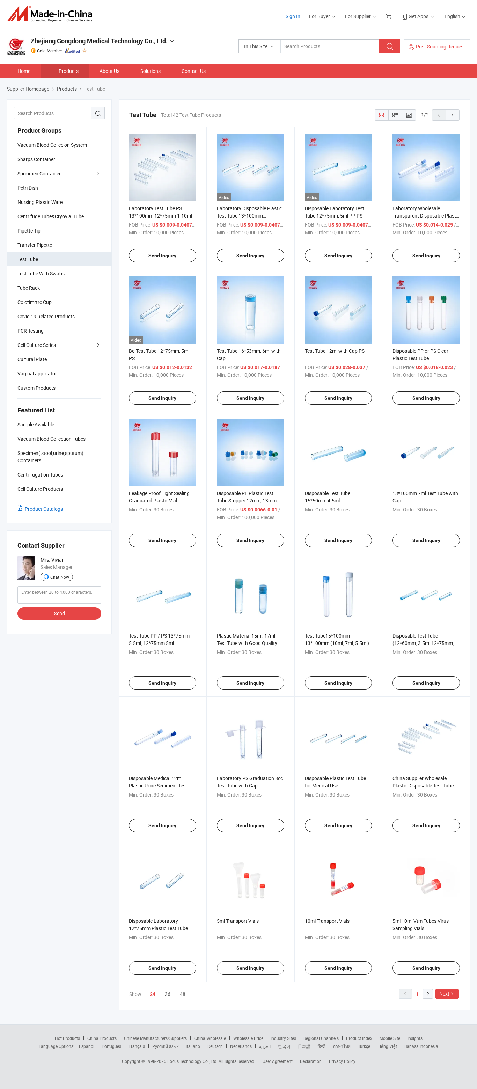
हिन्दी (321, 1046)
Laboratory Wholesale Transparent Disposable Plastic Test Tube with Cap (426, 215)
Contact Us (194, 71)
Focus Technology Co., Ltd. (193, 1061)
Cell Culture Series (36, 345)
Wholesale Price (248, 1038)
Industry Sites (283, 1038)
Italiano (193, 1046)
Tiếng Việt (387, 1046)
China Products (102, 1038)
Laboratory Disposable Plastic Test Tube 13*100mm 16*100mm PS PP (249, 215)
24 (152, 994)
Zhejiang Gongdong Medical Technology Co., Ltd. (99, 41)
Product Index (359, 1038)
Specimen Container (39, 173)
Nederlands (241, 1046)
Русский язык (165, 1046)
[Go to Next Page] (452, 115)
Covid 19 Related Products (46, 316)
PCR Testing (30, 330)
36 (167, 994)
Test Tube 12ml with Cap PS (335, 351)
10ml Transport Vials (327, 920)
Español (86, 1046)
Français (137, 1046)
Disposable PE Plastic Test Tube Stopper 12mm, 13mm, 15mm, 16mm (247, 500)
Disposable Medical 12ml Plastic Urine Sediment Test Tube (158, 785)
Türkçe (364, 1046)
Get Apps (419, 16)
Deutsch (215, 1046)
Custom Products (36, 387)
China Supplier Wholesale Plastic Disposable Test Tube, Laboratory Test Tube (423, 785)
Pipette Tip (29, 230)
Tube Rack (28, 287)
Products (69, 71)
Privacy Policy (342, 1061)
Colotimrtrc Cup (34, 302)
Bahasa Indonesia (421, 1046)
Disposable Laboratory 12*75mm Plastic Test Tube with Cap (158, 928)
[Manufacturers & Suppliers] (52, 14)
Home (23, 71)
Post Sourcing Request (440, 46)
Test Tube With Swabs (41, 273)
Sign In (293, 16)
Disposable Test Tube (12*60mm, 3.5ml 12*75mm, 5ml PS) (423, 643)
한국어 (284, 1046)
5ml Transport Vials (238, 920)
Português (111, 1046)
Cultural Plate (32, 359)
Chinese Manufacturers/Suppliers (155, 1038)
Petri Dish (27, 187)
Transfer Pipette (34, 245)
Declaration (311, 1061)
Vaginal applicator (37, 373)
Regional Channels (321, 1038)
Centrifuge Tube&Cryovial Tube (50, 216)
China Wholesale (210, 1038)
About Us (109, 71)
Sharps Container (36, 159)
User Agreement (278, 1061)
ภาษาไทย (342, 1046)
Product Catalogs (44, 508)
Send (59, 613)
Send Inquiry (162, 255)
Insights (415, 1038)
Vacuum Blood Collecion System (52, 145)
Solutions (150, 71)
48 (182, 994)
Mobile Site (390, 1038)
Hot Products (67, 1038)
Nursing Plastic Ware (40, 202)
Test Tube (27, 259)
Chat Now (59, 577)
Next (444, 993)
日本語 (304, 1046)
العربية (265, 1046)
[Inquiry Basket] (389, 16)
